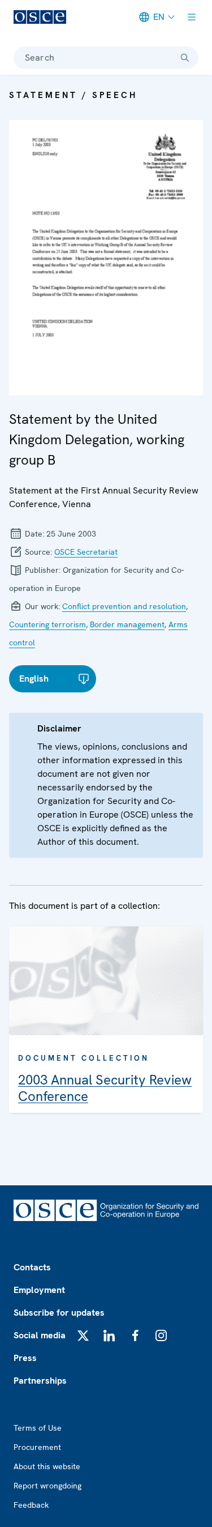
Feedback (31, 1505)
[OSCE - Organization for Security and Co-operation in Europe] (40, 17)
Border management (127, 624)
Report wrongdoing (47, 1486)
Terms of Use (38, 1428)
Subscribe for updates (59, 1312)
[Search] (185, 57)
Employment (39, 1290)
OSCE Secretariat (86, 552)
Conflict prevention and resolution (124, 606)
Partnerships (40, 1380)
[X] (83, 1335)
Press (25, 1358)
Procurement (37, 1447)
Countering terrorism (47, 624)
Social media (40, 1335)
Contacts (32, 1267)
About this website (47, 1466)
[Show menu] (191, 17)
